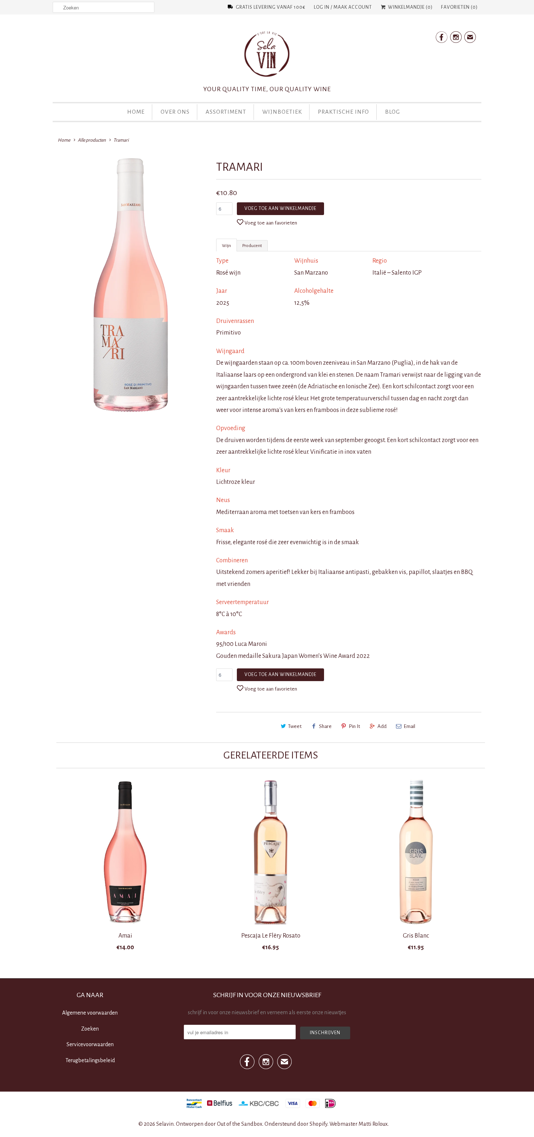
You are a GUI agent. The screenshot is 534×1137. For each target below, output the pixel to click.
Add (382, 726)
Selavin (165, 1124)
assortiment (226, 112)
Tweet (295, 726)
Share (325, 726)
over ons (175, 112)
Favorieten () (459, 7)
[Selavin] (267, 56)
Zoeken (90, 1029)
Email (409, 726)
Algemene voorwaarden (90, 1013)
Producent (252, 245)
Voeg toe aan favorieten (270, 223)
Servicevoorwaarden (90, 1044)
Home (136, 112)
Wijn (226, 245)
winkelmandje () (410, 7)
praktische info (343, 112)
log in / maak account (343, 7)
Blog (392, 112)
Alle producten (92, 140)
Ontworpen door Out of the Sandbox (219, 1124)
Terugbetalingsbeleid (90, 1060)
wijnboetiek (282, 112)
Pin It (354, 726)
